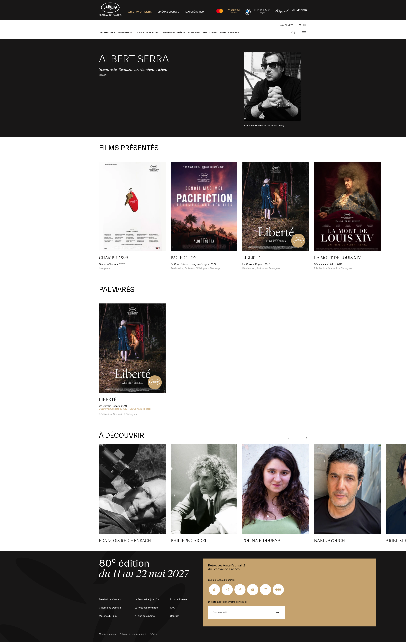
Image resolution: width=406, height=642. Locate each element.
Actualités (107, 32)
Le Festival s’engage (146, 607)
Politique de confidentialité (132, 634)
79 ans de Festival (147, 32)
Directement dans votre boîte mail (227, 601)
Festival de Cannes (110, 599)
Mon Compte (286, 25)
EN (304, 25)
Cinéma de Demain (110, 607)
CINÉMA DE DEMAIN (168, 12)
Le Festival (125, 32)
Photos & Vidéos (174, 32)
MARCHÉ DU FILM (194, 12)
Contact (174, 616)
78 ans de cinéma (144, 616)
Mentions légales (107, 634)
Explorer (194, 32)
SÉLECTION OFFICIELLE (140, 12)
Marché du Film (108, 616)
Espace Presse (229, 32)
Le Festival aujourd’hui (147, 599)
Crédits (153, 634)
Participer (210, 32)
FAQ (172, 607)
